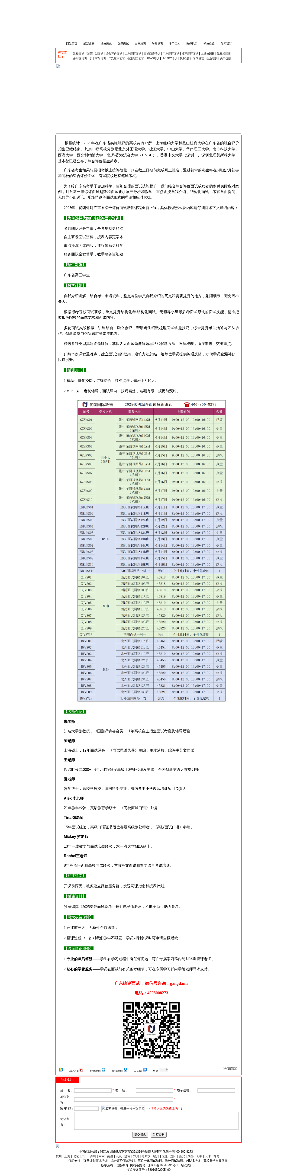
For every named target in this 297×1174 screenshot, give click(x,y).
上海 (67, 1156)
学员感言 (157, 43)
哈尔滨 (146, 1156)
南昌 (110, 1156)
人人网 (138, 1070)
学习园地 (174, 43)
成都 (190, 1156)
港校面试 (106, 43)
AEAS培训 (152, 58)
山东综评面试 (133, 53)
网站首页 (71, 43)
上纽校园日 (208, 53)
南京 (102, 1156)
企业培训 (212, 58)
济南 (127, 1156)
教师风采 (191, 43)
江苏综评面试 (190, 53)
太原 (165, 1156)
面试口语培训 (152, 53)
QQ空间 (74, 1070)
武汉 (119, 1156)
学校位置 (209, 43)
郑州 (136, 1156)
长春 (199, 1156)
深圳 (93, 1156)
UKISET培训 (169, 58)
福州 (156, 1156)
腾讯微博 (117, 1070)
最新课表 (88, 43)
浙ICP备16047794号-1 (163, 1165)
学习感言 (198, 58)
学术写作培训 (97, 58)
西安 (182, 1156)
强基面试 (123, 43)
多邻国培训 (80, 58)
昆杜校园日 (224, 53)
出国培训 (140, 43)
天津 (208, 1156)
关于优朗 (225, 58)
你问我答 (226, 43)
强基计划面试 (95, 53)
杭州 (59, 1156)
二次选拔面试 (116, 58)
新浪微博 (95, 1070)
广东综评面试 (171, 53)
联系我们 (185, 58)
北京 (76, 1156)
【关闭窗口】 (230, 1068)
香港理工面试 (135, 58)
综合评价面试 (114, 53)
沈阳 (173, 1156)
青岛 (216, 1156)
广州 (84, 1156)
